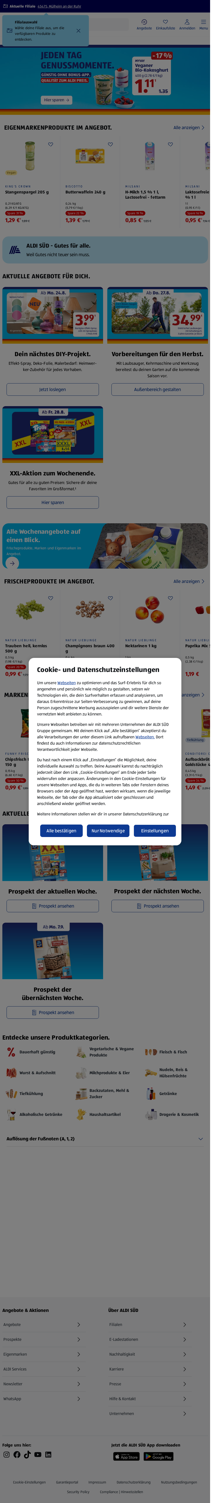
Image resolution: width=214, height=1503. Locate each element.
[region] (105, 751)
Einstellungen (155, 830)
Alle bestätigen (61, 830)
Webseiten (66, 683)
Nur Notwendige (108, 830)
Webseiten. (145, 737)
